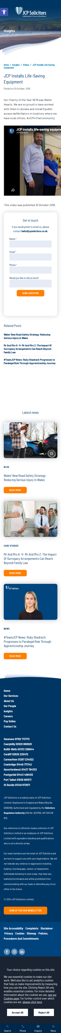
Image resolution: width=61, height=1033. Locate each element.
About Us (9, 701)
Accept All (17, 1012)
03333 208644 (26, 749)
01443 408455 (25, 774)
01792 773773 (22, 739)
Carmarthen (10, 759)
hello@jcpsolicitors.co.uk (34, 231)
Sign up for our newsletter (25, 910)
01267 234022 (26, 759)
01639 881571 (24, 779)
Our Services (11, 695)
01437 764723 (29, 769)
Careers (8, 716)
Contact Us (10, 726)
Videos (26, 64)
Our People (10, 706)
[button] (4, 12)
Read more (15, 490)
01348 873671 (22, 785)
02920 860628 (24, 744)
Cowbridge (10, 764)
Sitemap (31, 933)
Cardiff (8, 754)
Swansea (9, 739)
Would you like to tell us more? (24, 277)
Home (6, 64)
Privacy (8, 933)
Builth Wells (10, 749)
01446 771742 (24, 764)
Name (12, 238)
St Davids (9, 785)
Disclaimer (47, 928)
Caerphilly (9, 744)
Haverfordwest (12, 769)
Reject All (43, 1012)
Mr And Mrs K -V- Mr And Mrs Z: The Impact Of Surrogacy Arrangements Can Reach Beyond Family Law (28, 349)
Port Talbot (10, 779)
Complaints (31, 928)
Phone (12, 264)
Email (12, 251)
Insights (16, 64)
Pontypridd (10, 774)
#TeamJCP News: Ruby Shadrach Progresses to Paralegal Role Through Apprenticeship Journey (27, 641)
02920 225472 (20, 754)
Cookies (19, 933)
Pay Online (10, 721)
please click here (32, 1002)
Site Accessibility (13, 928)
